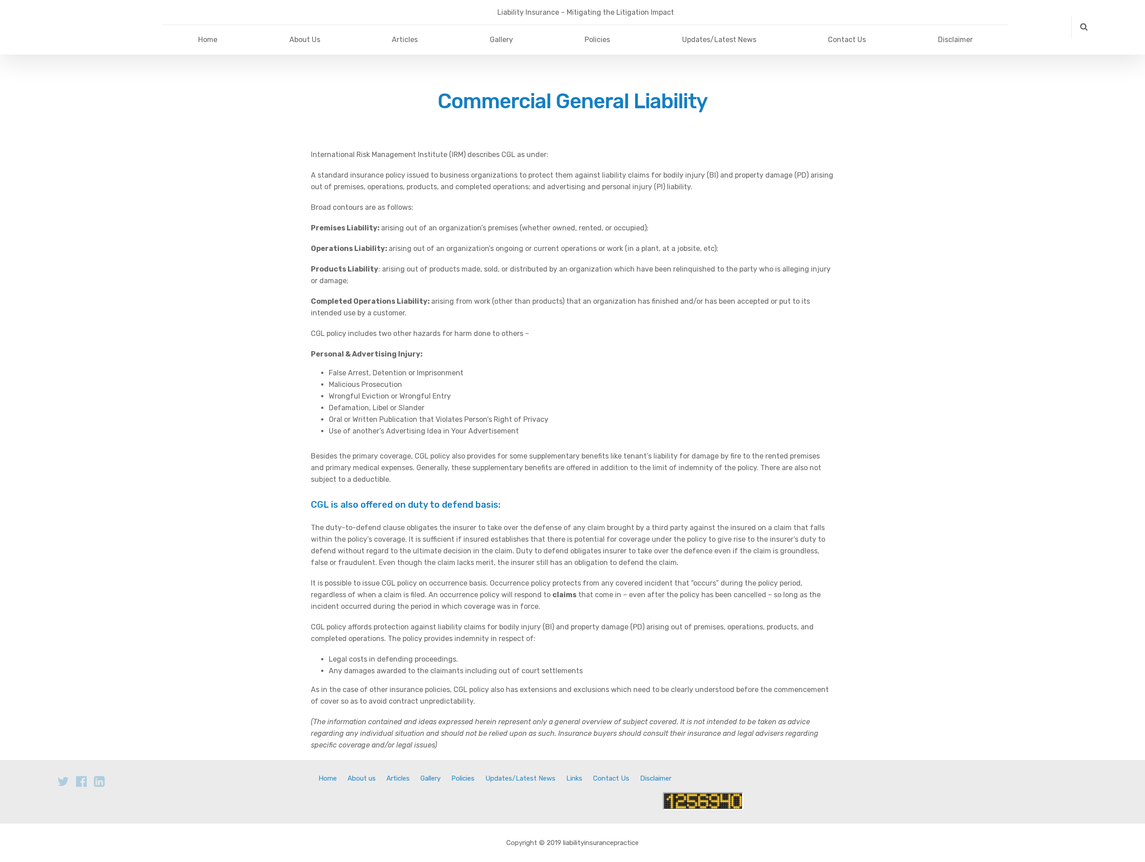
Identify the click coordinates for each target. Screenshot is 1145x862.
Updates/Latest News (719, 39)
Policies (597, 39)
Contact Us (847, 39)
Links (574, 778)
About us (362, 778)
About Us (304, 39)
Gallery (501, 39)
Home (207, 39)
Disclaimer (955, 39)
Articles (405, 39)
